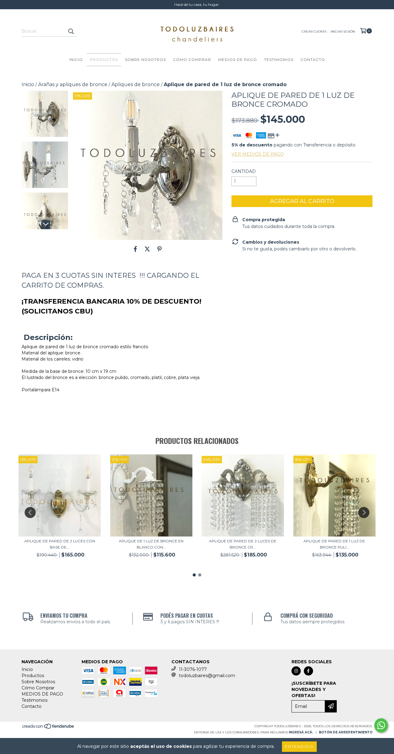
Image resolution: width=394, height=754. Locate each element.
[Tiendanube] (48, 728)
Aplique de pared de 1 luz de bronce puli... (334, 544)
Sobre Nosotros (145, 59)
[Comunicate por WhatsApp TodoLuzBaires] (381, 725)
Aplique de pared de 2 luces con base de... (59, 544)
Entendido (299, 746)
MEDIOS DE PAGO (237, 59)
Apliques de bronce (135, 84)
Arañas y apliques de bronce (72, 84)
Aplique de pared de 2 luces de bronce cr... (242, 544)
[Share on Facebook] (135, 249)
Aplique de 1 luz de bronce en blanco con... (151, 544)
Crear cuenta (314, 32)
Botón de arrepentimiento (345, 732)
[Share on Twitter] (147, 249)
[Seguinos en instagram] (296, 671)
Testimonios (278, 59)
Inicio (76, 59)
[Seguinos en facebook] (308, 671)
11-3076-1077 (193, 669)
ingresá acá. (301, 732)
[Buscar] (71, 31)
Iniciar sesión (343, 32)
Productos (104, 59)
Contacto (312, 59)
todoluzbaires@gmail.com (207, 675)
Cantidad (243, 171)
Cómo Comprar (192, 59)
